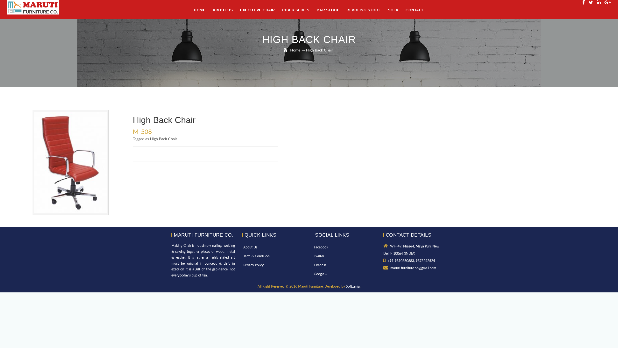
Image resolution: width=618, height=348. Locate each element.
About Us (250, 247)
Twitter (319, 256)
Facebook (321, 247)
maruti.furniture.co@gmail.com (413, 268)
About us (223, 10)
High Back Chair (163, 139)
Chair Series (295, 10)
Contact (415, 10)
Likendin (320, 265)
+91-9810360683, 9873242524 (411, 261)
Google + (320, 274)
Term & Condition (256, 256)
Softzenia (353, 286)
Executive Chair (257, 10)
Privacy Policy (253, 265)
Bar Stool (328, 10)
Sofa (393, 10)
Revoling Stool (363, 10)
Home (295, 50)
